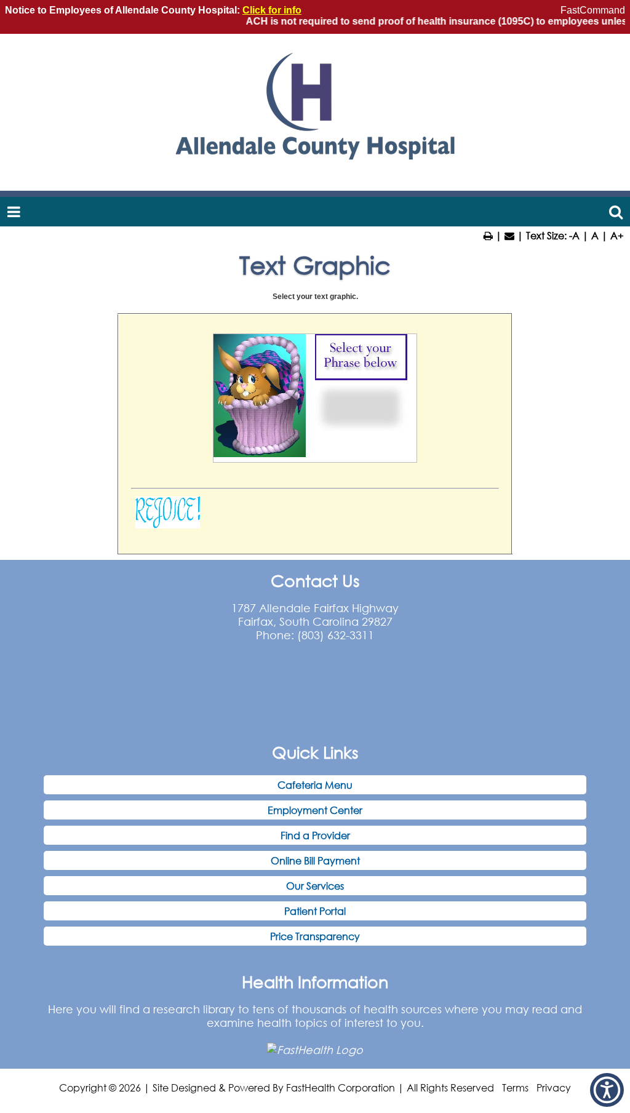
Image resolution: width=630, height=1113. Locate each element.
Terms (515, 1087)
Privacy (553, 1087)
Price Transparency (315, 936)
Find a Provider (315, 835)
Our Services (315, 885)
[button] (607, 1090)
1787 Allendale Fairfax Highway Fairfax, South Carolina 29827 (315, 614)
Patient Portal (315, 910)
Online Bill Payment (315, 860)
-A (574, 235)
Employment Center (315, 810)
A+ (617, 235)
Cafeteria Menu (315, 784)
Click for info (271, 10)
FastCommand (592, 10)
